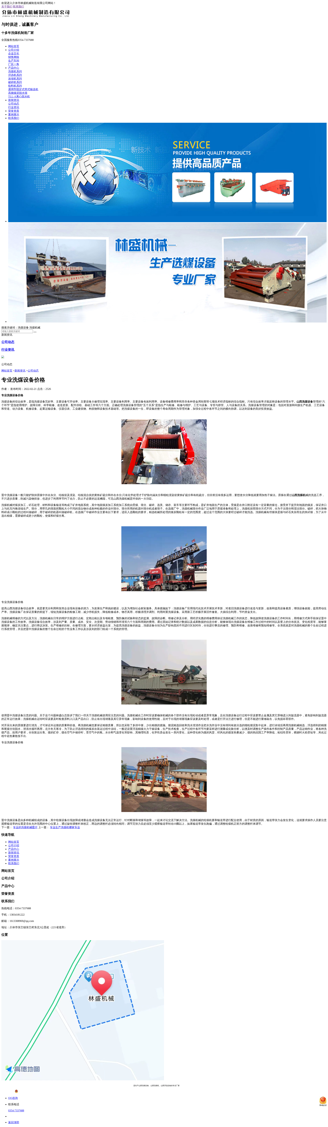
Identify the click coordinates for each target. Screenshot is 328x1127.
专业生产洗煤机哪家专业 (65, 827)
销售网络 (13, 57)
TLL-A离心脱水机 (19, 96)
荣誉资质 (13, 110)
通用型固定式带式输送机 (23, 89)
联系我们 (18, 6)
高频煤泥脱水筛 (17, 92)
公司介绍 (13, 49)
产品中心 (13, 67)
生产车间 (13, 60)
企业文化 (13, 53)
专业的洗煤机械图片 (25, 827)
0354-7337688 (16, 1110)
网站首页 (13, 46)
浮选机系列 (15, 74)
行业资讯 (13, 107)
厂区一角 (13, 64)
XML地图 (213, 1085)
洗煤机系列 (15, 71)
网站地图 (203, 1085)
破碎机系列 (15, 82)
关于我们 (6, 6)
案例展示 (13, 114)
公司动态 (13, 103)
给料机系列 (15, 85)
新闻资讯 (13, 100)
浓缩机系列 (15, 78)
